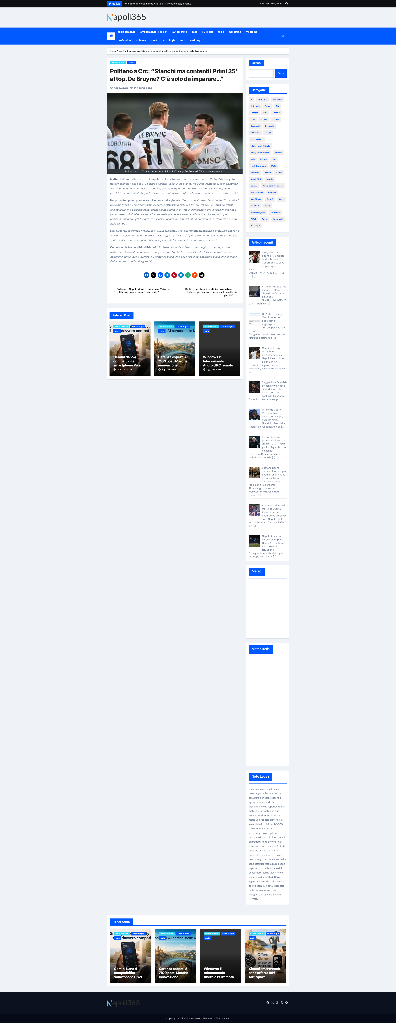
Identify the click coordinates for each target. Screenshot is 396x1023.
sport (153, 40)
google (268, 132)
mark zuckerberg (258, 166)
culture (276, 119)
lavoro (263, 159)
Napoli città (256, 179)
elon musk (255, 132)
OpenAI (254, 186)
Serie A (270, 199)
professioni (125, 40)
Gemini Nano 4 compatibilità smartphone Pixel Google (127, 363)
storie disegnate (258, 212)
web (182, 40)
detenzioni (255, 126)
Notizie (270, 179)
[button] (287, 36)
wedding (195, 40)
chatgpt (254, 112)
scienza (141, 40)
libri (274, 159)
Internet (278, 152)
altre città (262, 99)
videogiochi (278, 219)
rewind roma (257, 192)
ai (251, 99)
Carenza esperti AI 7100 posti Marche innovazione (173, 361)
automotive (179, 31)
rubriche (272, 192)
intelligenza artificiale (260, 146)
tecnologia (168, 40)
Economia (269, 126)
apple (267, 106)
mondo (268, 172)
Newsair (207, 1018)
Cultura (263, 119)
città (253, 119)
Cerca (256, 63)
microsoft (255, 172)
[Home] (111, 36)
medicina (251, 31)
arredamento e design (154, 31)
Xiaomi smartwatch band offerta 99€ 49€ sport (264, 973)
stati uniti (255, 206)
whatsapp (255, 226)
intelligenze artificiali (260, 152)
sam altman (256, 199)
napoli (279, 172)
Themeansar (223, 1018)
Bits (277, 106)
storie (267, 206)
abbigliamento (127, 31)
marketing (234, 31)
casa (195, 31)
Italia (253, 159)
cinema (276, 112)
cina (265, 112)
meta (273, 166)
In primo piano (144, 87)
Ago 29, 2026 (124, 369)
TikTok (253, 219)
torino (264, 219)
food (221, 31)
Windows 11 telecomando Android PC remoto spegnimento (218, 363)
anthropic (255, 106)
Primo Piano (118, 62)
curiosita (207, 31)
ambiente (277, 99)
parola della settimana (273, 186)
